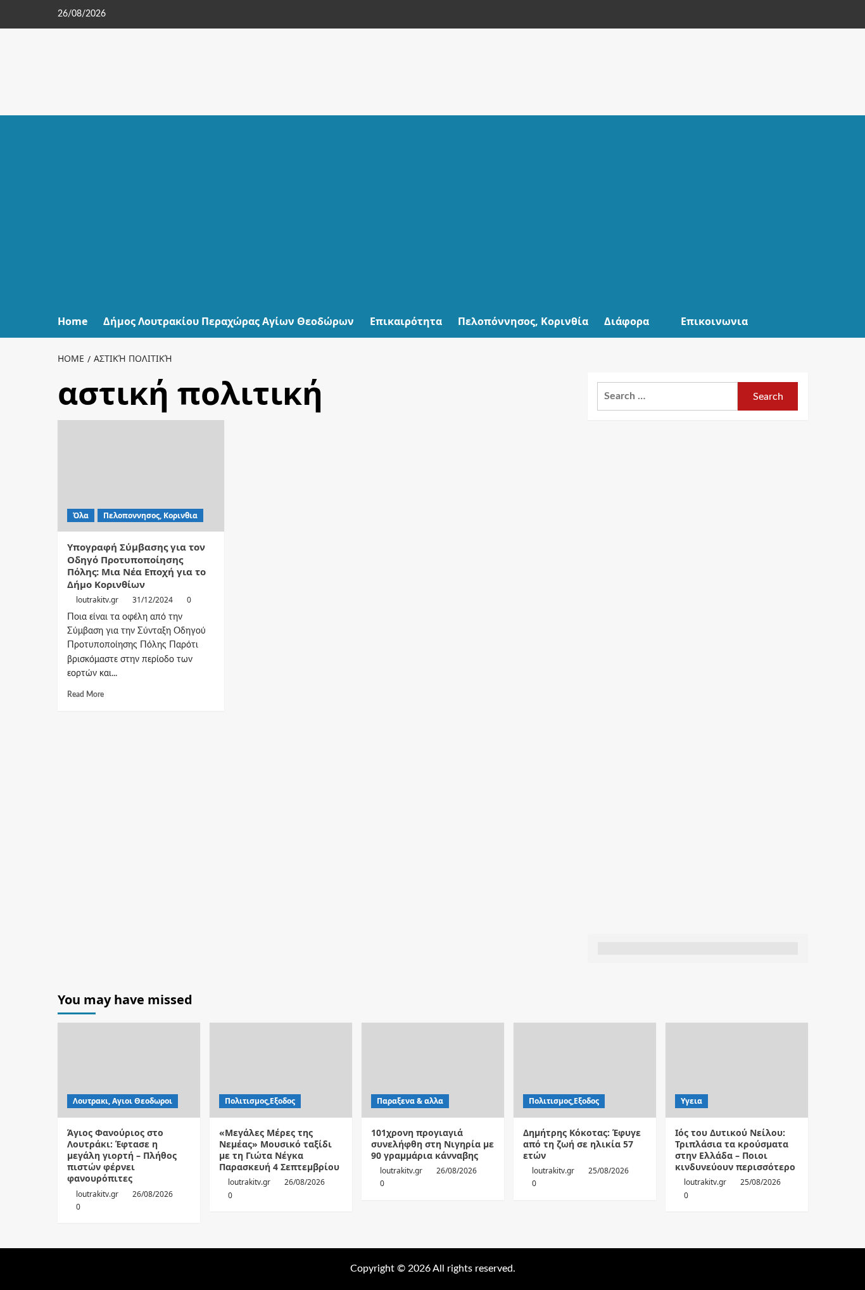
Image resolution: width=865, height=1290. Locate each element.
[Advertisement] (433, 210)
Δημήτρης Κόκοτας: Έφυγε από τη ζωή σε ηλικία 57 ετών (582, 1144)
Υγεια (691, 1100)
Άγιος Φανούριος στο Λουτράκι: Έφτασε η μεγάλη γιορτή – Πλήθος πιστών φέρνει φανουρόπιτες (122, 1156)
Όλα (81, 515)
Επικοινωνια (714, 321)
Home (72, 321)
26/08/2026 (152, 1194)
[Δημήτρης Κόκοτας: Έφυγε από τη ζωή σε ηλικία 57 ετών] (585, 1070)
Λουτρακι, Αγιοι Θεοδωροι (122, 1100)
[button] (800, 321)
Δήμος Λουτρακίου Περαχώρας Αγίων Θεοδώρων (228, 321)
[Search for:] (667, 396)
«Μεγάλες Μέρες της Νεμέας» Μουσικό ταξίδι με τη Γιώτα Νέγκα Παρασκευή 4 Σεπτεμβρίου (279, 1150)
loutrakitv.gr (97, 599)
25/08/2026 (608, 1170)
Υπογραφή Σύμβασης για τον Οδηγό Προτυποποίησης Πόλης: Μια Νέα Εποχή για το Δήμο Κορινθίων (136, 565)
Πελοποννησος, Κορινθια (150, 515)
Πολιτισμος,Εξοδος (260, 1100)
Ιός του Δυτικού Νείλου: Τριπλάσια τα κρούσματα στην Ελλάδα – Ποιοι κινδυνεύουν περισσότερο (735, 1150)
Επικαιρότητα (406, 321)
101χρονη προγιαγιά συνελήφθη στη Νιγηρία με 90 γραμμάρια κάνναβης (432, 1144)
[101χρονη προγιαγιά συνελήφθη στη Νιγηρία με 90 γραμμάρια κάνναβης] (433, 1070)
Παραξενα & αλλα (410, 1100)
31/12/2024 (152, 599)
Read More (85, 694)
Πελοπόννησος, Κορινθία (523, 321)
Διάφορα (626, 321)
